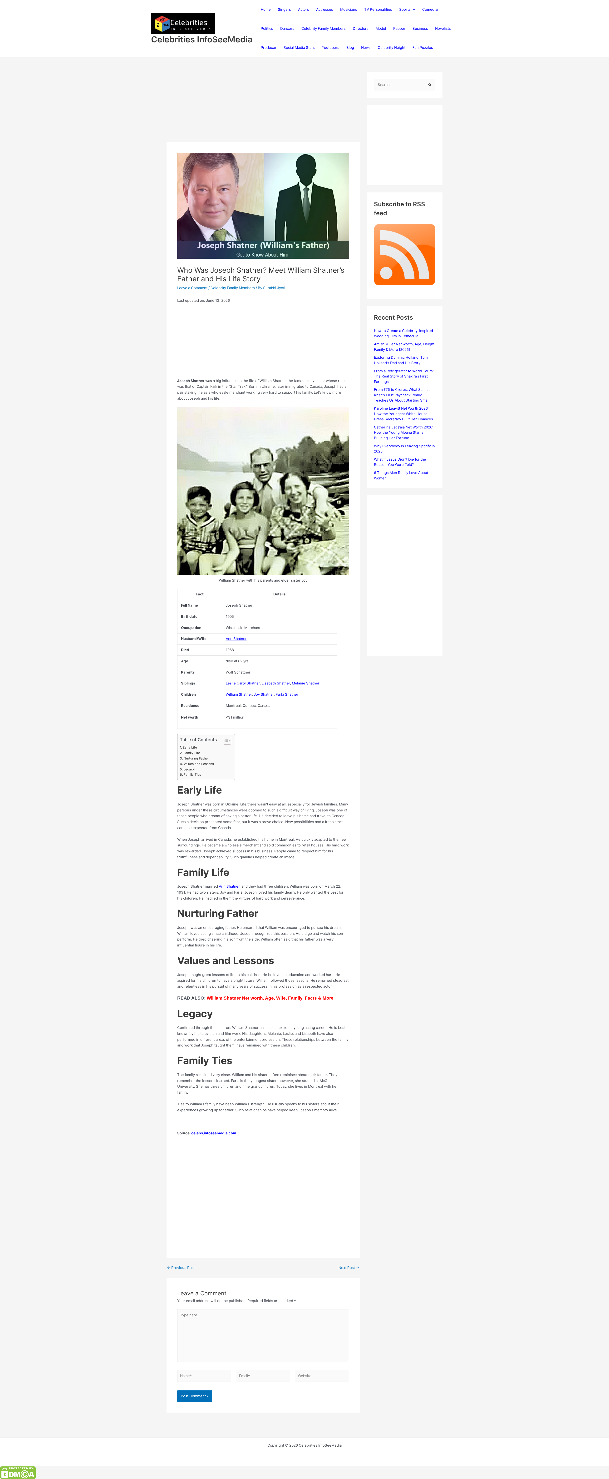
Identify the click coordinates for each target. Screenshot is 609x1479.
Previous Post (181, 1267)
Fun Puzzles (423, 47)
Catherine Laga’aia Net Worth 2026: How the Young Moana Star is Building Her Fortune (403, 432)
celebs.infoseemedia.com (213, 1133)
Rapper (399, 28)
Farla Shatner (287, 694)
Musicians (348, 9)
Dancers (287, 28)
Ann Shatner (236, 638)
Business (420, 28)
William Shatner (239, 694)
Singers (284, 9)
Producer (268, 47)
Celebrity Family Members (323, 28)
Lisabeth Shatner (276, 683)
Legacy (189, 769)
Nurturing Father (196, 758)
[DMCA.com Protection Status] (18, 1472)
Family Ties (192, 774)
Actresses (324, 9)
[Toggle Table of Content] (224, 741)
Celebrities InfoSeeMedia (201, 39)
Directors (360, 28)
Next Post (349, 1267)
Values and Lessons (199, 764)
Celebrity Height (391, 47)
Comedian (430, 9)
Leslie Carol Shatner (243, 683)
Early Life (190, 747)
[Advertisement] (263, 107)
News (366, 47)
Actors (303, 9)
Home (266, 9)
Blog (350, 47)
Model (381, 28)
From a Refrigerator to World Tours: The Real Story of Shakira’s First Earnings (404, 376)
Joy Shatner (264, 694)
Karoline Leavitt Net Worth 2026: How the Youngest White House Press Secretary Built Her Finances (403, 413)
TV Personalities (378, 9)
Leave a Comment (192, 288)
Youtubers (330, 47)
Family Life (191, 753)
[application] (413, 9)
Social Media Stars (299, 47)
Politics (267, 28)
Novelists (443, 28)
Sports (405, 9)
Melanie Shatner (305, 683)
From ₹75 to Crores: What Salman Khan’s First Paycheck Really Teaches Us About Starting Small (402, 394)
